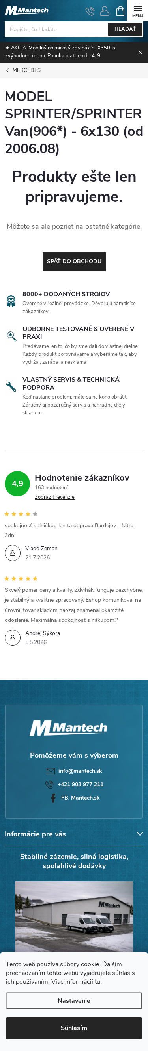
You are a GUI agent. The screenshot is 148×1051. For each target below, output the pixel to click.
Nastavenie (74, 1000)
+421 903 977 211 (80, 784)
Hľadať (125, 29)
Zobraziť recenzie (55, 497)
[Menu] (137, 10)
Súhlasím (74, 1028)
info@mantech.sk (80, 771)
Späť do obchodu (74, 261)
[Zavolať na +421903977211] (90, 11)
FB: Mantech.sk (80, 798)
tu (97, 981)
